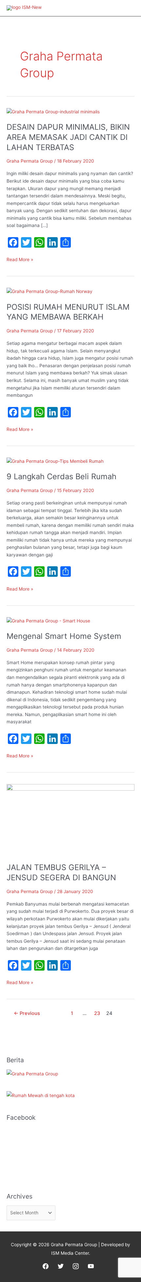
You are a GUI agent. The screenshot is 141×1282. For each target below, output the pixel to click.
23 (97, 1013)
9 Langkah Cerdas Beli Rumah (61, 476)
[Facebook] (45, 1266)
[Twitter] (60, 1266)
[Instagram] (75, 1266)
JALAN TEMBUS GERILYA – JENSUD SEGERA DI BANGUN (61, 872)
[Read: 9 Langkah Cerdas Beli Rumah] (55, 460)
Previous (27, 1013)
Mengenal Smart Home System (64, 636)
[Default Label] (90, 1266)
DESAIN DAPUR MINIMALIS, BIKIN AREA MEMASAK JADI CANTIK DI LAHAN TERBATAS (68, 137)
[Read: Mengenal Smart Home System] (48, 620)
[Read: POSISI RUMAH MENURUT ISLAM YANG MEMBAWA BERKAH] (49, 291)
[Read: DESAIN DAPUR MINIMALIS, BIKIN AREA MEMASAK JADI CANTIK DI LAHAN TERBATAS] (53, 111)
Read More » (20, 259)
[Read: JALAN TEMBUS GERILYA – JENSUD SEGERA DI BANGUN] (70, 819)
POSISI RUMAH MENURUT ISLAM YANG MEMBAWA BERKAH (68, 312)
